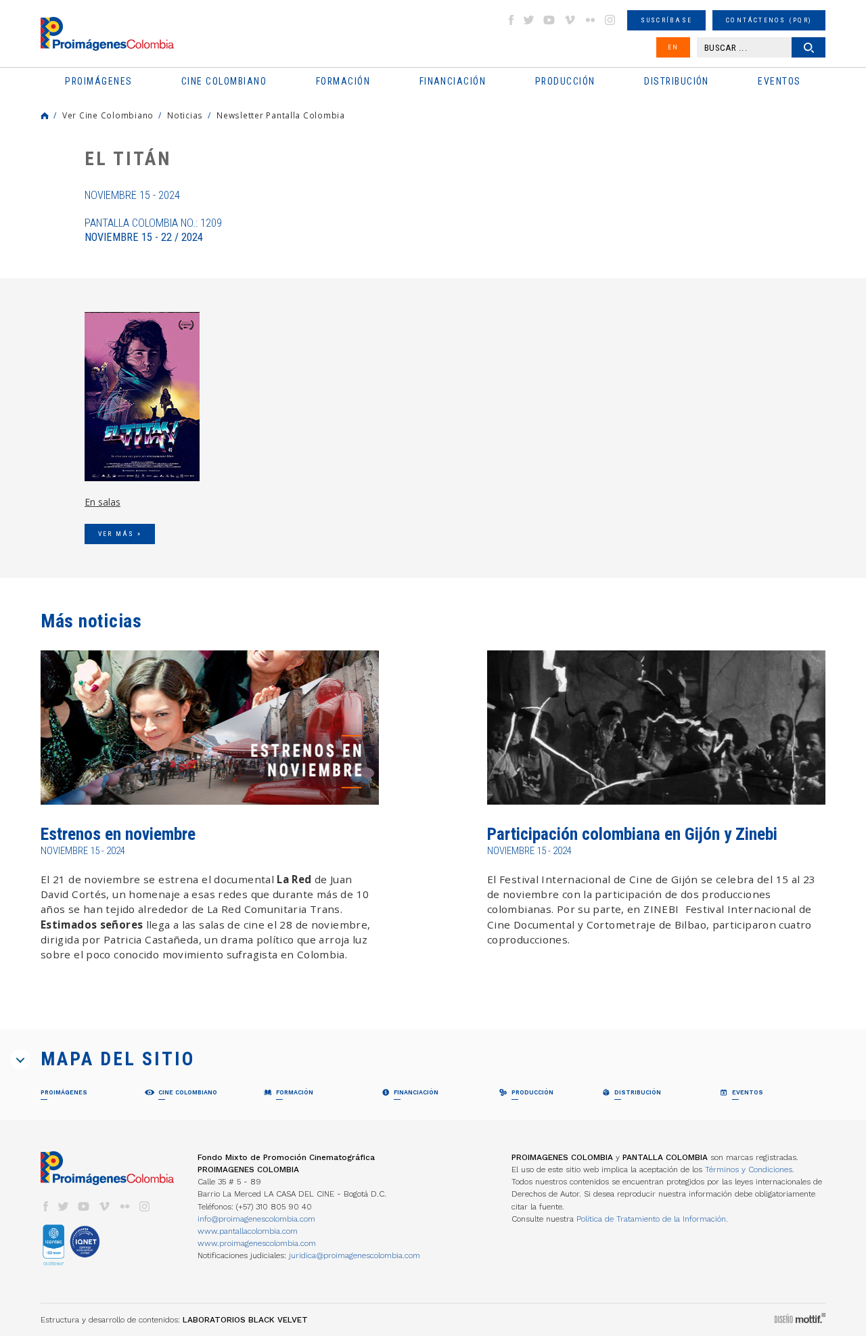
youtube (549, 20)
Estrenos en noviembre (118, 834)
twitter (529, 20)
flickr (590, 20)
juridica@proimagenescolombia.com (354, 1255)
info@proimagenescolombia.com (256, 1219)
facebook (511, 20)
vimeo (569, 20)
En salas (102, 501)
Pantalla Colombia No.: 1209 (153, 230)
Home (45, 115)
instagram (610, 20)
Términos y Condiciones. (749, 1169)
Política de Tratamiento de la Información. (652, 1219)
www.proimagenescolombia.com (257, 1243)
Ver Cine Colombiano (108, 115)
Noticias (185, 115)
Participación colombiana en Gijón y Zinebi (632, 834)
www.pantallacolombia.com (248, 1231)
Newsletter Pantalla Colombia (280, 115)
